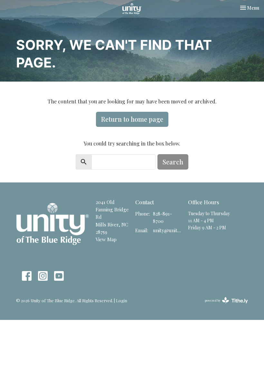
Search (173, 161)
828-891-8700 (162, 217)
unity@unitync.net (167, 230)
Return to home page (132, 119)
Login (121, 300)
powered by (223, 305)
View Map (106, 239)
